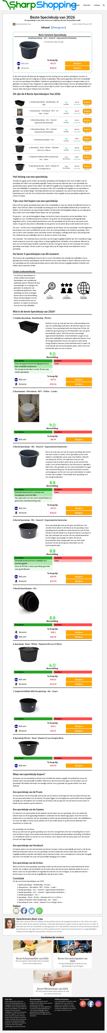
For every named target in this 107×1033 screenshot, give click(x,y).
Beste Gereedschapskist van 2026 (72, 959)
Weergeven (58, 27)
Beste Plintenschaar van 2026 (52, 988)
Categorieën (75, 5)
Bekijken (77, 63)
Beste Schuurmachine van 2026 (32, 958)
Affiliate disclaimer (66, 1010)
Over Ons (86, 5)
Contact (97, 5)
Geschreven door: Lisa (23, 24)
